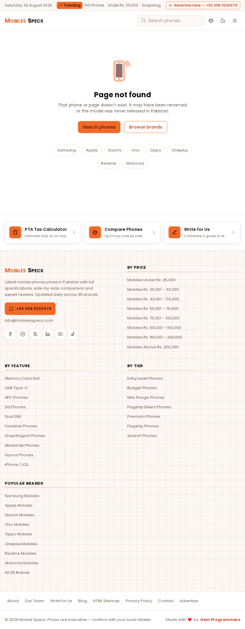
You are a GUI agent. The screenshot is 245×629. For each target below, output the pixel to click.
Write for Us (61, 601)
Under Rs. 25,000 (123, 5)
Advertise (189, 601)
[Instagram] (22, 334)
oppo (155, 150)
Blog (82, 601)
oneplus (180, 150)
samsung (66, 150)
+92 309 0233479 (33, 308)
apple (92, 150)
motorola (135, 163)
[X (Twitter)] (35, 334)
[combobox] (170, 20)
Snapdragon (154, 5)
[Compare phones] (211, 20)
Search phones (99, 127)
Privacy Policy (139, 601)
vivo (135, 150)
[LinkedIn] (47, 334)
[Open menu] (234, 20)
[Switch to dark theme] (223, 20)
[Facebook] (10, 334)
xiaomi (114, 150)
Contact (166, 601)
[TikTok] (73, 334)
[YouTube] (60, 334)
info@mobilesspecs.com (29, 320)
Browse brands (145, 127)
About (13, 601)
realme (108, 163)
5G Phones (94, 5)
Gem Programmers (220, 619)
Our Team (34, 601)
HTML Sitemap (106, 601)
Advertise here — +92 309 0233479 (206, 5)
